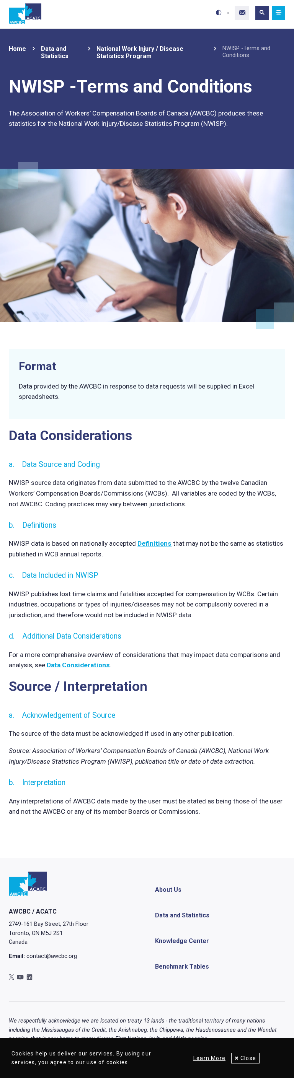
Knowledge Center (182, 941)
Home (17, 48)
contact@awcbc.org (51, 956)
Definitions (154, 543)
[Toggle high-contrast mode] (219, 13)
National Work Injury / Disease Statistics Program (139, 52)
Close (248, 1058)
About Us (168, 889)
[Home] (25, 13)
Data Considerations (78, 665)
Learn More (209, 1058)
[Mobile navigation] (278, 13)
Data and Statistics (55, 52)
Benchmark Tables (182, 966)
